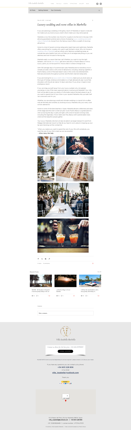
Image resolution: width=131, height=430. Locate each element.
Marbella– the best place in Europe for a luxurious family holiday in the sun (41, 290)
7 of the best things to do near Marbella (63, 290)
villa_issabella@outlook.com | (60, 420)
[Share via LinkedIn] (45, 258)
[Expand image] (51, 145)
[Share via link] (49, 258)
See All (99, 271)
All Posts (32, 10)
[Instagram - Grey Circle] (101, 4)
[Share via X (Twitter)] (42, 258)
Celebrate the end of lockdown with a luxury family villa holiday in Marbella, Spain (89, 290)
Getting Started (43, 10)
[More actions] (93, 20)
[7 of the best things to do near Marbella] (66, 281)
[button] (81, 3)
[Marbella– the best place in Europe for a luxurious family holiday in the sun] (41, 281)
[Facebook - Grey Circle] (97, 4)
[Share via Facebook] (38, 258)
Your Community (56, 10)
